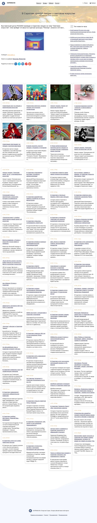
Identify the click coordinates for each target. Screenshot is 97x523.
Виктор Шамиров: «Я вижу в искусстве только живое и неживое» (11, 241)
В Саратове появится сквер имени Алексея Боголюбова (59, 173)
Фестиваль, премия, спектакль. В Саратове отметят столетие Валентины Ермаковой (84, 290)
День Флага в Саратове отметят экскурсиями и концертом (57, 243)
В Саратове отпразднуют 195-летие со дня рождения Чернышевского (36, 423)
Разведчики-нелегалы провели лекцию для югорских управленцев (36, 107)
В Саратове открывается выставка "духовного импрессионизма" (34, 174)
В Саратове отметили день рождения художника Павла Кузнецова (83, 196)
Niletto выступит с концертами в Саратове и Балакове (36, 313)
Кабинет (93, 3)
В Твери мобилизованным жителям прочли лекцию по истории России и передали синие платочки (59, 148)
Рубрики (51, 3)
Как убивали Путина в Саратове (9, 284)
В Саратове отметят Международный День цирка (35, 267)
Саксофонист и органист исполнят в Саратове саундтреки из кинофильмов (59, 267)
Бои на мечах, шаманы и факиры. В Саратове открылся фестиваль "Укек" (84, 174)
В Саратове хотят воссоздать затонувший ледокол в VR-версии (59, 363)
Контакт (57, 3)
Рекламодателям (63, 515)
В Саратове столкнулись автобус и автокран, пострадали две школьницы (35, 447)
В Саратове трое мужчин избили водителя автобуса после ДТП (82, 266)
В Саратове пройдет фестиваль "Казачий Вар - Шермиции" (11, 418)
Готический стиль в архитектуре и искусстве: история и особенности (10, 196)
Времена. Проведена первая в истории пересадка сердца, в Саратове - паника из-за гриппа (84, 390)
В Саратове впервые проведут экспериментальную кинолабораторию (36, 243)
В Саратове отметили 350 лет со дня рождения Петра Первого (35, 335)
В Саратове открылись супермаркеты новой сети (34, 222)
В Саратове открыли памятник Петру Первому (36, 401)
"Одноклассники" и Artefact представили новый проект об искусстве (12, 219)
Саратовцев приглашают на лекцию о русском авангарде (12, 145)
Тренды (45, 3)
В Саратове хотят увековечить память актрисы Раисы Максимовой (84, 243)
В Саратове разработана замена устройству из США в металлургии (35, 198)
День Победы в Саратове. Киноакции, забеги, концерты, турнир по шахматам (83, 338)
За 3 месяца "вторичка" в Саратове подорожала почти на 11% (35, 380)
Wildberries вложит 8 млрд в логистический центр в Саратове (59, 338)
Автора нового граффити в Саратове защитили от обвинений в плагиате (59, 430)
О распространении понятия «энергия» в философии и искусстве (83, 107)
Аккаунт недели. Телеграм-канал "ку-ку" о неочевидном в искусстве (12, 174)
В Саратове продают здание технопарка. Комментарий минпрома (59, 316)
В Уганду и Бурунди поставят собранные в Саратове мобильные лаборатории (83, 221)
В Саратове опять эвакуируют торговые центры (36, 356)
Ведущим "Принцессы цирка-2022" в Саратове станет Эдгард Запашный (84, 314)
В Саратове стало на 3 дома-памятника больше (12, 441)
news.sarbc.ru (11, 54)
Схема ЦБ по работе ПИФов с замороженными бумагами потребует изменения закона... (80, 68)
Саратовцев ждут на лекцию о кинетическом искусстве (12, 106)
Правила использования (37, 515)
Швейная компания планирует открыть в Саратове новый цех (60, 384)
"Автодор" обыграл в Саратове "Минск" (12, 327)
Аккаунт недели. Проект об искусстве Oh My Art (58, 106)
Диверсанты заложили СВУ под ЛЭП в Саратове (13, 306)
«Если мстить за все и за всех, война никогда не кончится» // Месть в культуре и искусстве (12, 262)
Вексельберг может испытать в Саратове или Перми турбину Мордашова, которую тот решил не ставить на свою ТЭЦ (84, 438)
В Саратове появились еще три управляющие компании (13, 370)
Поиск (86, 3)
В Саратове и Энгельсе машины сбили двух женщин (59, 196)
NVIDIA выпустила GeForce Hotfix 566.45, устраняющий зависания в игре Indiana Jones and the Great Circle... (81, 39)
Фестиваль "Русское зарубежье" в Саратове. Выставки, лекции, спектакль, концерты (83, 365)
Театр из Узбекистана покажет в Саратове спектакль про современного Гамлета (60, 454)
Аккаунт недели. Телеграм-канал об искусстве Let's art (83, 148)
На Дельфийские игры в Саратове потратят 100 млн (11, 348)
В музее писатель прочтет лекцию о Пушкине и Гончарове (36, 146)
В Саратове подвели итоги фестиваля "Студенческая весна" (58, 292)
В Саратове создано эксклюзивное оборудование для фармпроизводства (35, 290)
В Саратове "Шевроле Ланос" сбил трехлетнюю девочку (59, 407)
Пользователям (53, 515)
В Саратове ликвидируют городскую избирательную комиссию (11, 393)
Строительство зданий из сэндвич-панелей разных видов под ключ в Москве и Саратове (84, 415)
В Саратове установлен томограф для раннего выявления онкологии (58, 219)
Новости (38, 3)
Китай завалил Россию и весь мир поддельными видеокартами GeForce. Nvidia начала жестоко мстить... (82, 32)
